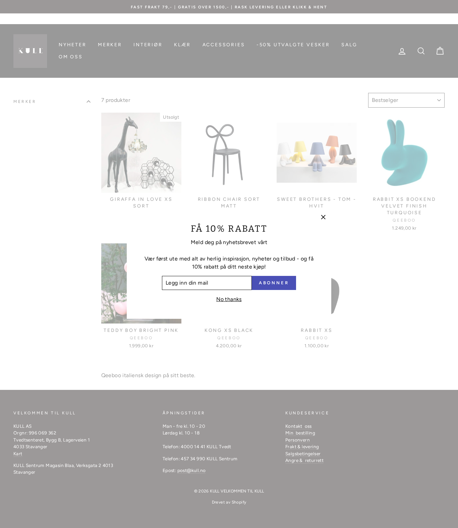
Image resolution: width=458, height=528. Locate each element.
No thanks (229, 299)
